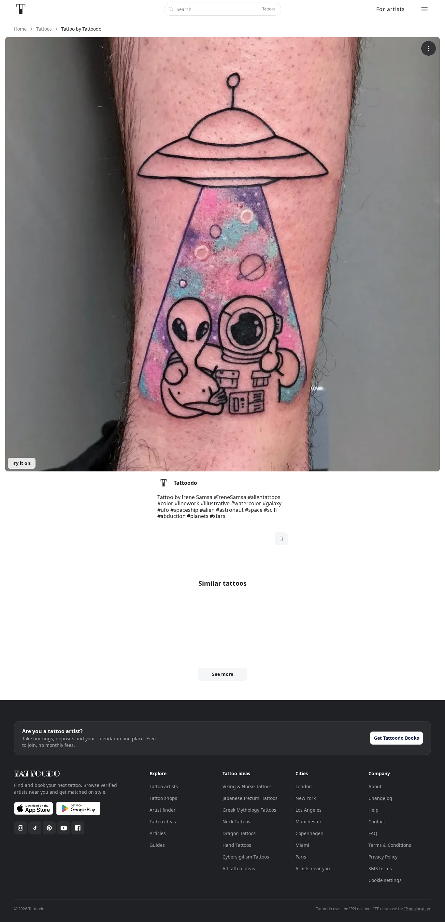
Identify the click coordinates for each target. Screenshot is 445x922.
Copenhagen (309, 833)
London (303, 786)
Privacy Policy (382, 857)
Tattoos (269, 9)
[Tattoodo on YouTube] (63, 827)
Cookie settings (385, 880)
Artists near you (312, 868)
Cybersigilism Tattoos (246, 857)
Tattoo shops (163, 798)
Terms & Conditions (389, 845)
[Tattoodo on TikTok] (34, 827)
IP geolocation (417, 909)
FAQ (372, 833)
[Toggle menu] (424, 9)
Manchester (308, 821)
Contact (376, 821)
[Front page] (21, 9)
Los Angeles (308, 810)
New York (305, 798)
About (374, 786)
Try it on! (22, 463)
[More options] (428, 48)
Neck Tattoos (236, 821)
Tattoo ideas (163, 821)
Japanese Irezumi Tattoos (250, 798)
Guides (157, 845)
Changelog (380, 798)
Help (373, 810)
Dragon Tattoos (239, 833)
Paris (300, 857)
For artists (390, 9)
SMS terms (380, 868)
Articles (158, 833)
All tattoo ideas (239, 868)
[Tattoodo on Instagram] (20, 827)
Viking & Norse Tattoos (247, 786)
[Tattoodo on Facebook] (77, 827)
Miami (302, 845)
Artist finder (163, 810)
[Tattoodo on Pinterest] (49, 827)
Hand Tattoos (237, 845)
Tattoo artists (164, 786)
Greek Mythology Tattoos (249, 810)
